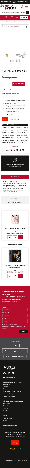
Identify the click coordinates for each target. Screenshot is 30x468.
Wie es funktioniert (7, 403)
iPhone (12, 22)
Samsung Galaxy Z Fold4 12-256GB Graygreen (15, 266)
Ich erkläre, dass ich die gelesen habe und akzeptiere (13, 326)
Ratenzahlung (6, 406)
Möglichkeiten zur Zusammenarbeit (12, 391)
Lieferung (5, 408)
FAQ (4, 423)
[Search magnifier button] (27, 12)
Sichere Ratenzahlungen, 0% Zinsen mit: (15, 436)
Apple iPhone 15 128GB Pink (15, 229)
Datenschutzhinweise (8, 326)
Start (5, 22)
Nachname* (5, 312)
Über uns (5, 386)
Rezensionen (6, 389)
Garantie (5, 410)
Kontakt (5, 420)
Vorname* (5, 307)
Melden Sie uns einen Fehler (10, 425)
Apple (8, 22)
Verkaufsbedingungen (8, 394)
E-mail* (4, 318)
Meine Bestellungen (8, 418)
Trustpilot (15, 146)
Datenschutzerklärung (9, 396)
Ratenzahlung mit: (7, 115)
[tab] (15, 177)
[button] (26, 27)
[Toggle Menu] (26, 7)
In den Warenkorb (18, 83)
